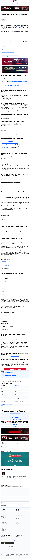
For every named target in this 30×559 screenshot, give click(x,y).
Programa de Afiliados (3, 517)
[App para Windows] (9, 552)
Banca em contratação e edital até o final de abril (16, 79)
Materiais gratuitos (5, 53)
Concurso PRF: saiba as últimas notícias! (8, 372)
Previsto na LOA (12, 78)
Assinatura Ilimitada (5, 56)
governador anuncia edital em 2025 (13, 85)
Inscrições (3, 46)
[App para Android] (13, 552)
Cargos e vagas (4, 47)
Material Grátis (17, 523)
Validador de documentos (4, 515)
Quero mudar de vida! (15, 356)
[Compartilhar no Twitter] (25, 19)
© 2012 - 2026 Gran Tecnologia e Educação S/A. (15, 546)
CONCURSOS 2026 (15, 415)
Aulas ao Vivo (17, 524)
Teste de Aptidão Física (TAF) (7, 144)
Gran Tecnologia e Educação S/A (11, 554)
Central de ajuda (18, 510)
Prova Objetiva (4, 261)
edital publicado (17, 385)
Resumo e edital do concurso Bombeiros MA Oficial (10, 55)
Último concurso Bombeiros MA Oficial (8, 52)
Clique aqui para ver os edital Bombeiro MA (6, 404)
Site (1, 502)
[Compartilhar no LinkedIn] (26, 19)
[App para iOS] (11, 552)
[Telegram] (21, 552)
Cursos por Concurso (3, 528)
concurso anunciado (12, 86)
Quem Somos (2, 510)
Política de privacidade (15, 547)
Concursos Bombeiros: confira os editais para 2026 (9, 375)
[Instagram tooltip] (15, 552)
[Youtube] (14, 552)
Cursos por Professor (3, 531)
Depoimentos (17, 522)
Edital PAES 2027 (3, 405)
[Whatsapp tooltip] (17, 552)
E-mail (2, 499)
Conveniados (2, 516)
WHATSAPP (15, 424)
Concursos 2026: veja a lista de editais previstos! (9, 376)
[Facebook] (18, 552)
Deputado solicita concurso (13, 83)
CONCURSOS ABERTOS (15, 417)
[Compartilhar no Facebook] (24, 19)
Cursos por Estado (3, 530)
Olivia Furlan (3, 18)
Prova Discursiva (4, 262)
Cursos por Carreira (3, 529)
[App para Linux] (10, 552)
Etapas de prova (4, 50)
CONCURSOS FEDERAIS (15, 413)
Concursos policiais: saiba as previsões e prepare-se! (9, 373)
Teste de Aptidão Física (5, 265)
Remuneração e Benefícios (6, 44)
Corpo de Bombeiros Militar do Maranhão (15, 26)
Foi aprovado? (19, 518)
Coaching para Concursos (4, 523)
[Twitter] (19, 552)
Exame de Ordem (3, 524)
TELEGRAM (15, 426)
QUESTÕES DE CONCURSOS (15, 419)
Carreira (3, 49)
